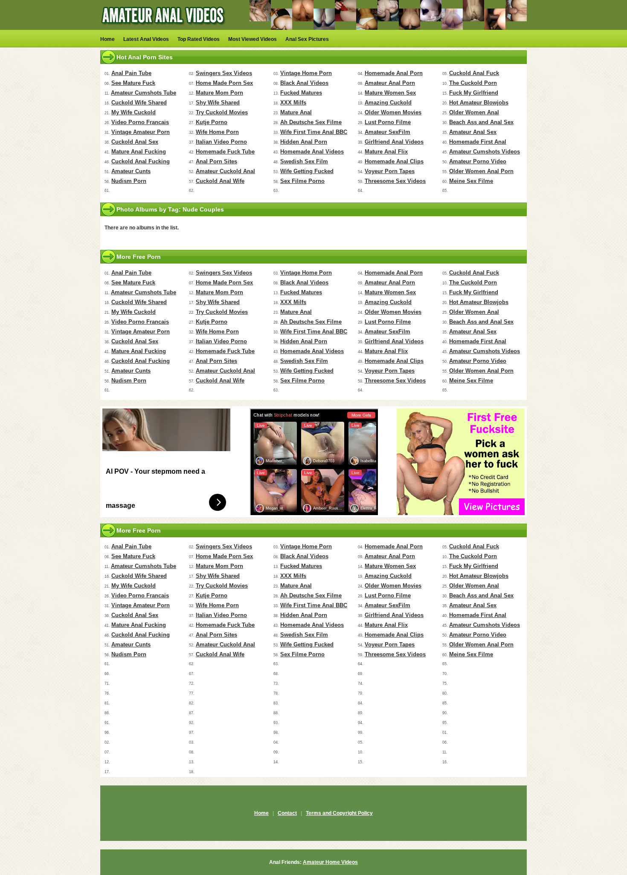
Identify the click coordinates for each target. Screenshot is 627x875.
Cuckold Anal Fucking (140, 161)
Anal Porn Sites (216, 161)
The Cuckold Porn (473, 83)
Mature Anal (296, 112)
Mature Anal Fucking (138, 151)
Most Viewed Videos (252, 39)
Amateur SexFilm (387, 132)
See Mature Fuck (133, 83)
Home (107, 39)
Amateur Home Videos (330, 862)
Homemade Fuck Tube (225, 151)
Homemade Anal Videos (312, 151)
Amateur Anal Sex (472, 132)
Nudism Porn (128, 181)
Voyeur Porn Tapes (390, 171)
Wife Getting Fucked (307, 171)
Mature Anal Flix (386, 151)
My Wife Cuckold (133, 112)
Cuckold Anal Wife (220, 181)
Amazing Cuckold (388, 102)
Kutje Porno (211, 122)
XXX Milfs (293, 102)
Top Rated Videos (198, 39)
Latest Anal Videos (146, 39)
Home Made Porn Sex (224, 83)
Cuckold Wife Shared (139, 102)
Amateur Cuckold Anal (225, 171)
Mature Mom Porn (219, 93)
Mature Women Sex (390, 93)
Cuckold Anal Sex (134, 142)
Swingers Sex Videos (224, 73)
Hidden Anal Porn (303, 142)
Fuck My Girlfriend (473, 93)
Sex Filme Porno (302, 181)
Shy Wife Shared (218, 102)
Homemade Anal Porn (394, 73)
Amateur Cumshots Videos (484, 151)
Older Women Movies (393, 112)
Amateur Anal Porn (390, 83)
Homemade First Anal (477, 142)
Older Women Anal (474, 112)
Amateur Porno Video (477, 161)
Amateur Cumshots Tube (143, 93)
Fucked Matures (301, 93)
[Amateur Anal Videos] (164, 28)
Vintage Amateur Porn (140, 132)
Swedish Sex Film (304, 161)
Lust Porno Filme (388, 122)
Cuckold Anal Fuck (474, 73)
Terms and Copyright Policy (339, 813)
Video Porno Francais (140, 122)
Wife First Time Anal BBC (313, 132)
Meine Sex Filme (471, 181)
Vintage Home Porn (306, 73)
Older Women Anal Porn (481, 171)
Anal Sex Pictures (307, 39)
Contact (287, 813)
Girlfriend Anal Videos (394, 142)
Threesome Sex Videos (395, 181)
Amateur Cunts (131, 171)
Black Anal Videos (304, 83)
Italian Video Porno (221, 142)
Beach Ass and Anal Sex (481, 122)
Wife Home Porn (217, 132)
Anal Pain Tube (131, 73)
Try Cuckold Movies (222, 112)
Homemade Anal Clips (394, 161)
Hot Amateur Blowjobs (478, 102)
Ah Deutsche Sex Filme (311, 122)
